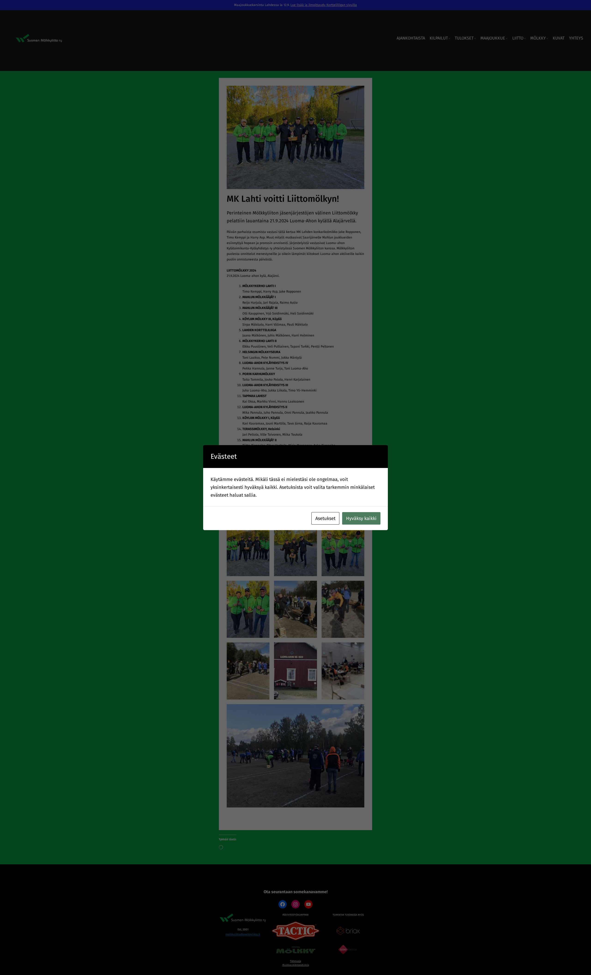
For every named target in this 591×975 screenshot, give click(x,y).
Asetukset (325, 518)
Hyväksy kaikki (361, 518)
